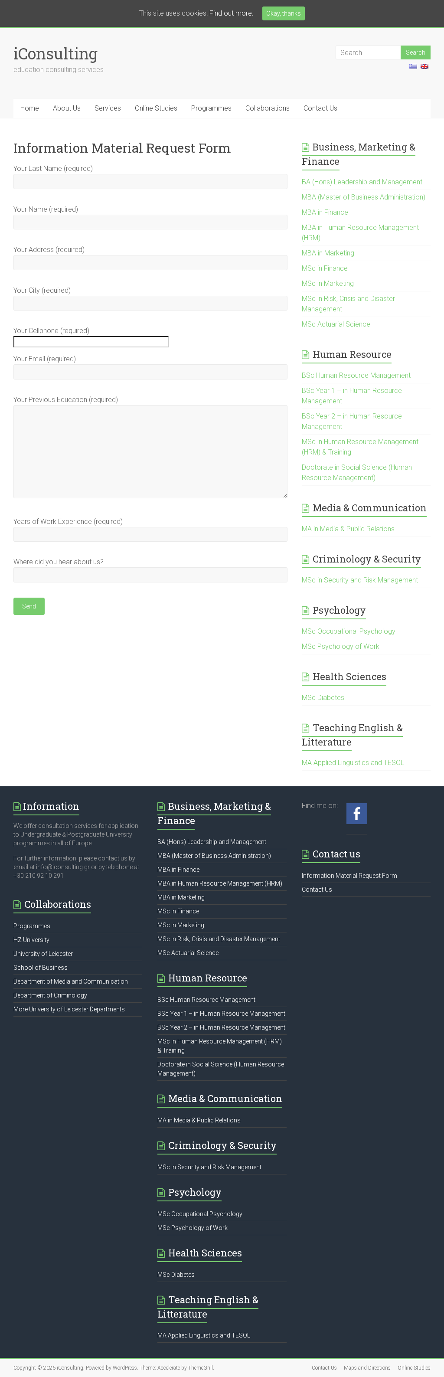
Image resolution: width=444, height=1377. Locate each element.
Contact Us (320, 108)
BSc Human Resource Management (356, 375)
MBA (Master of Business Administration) (363, 197)
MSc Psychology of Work (340, 646)
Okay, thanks (283, 13)
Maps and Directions (367, 1368)
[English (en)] (424, 69)
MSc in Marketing (328, 283)
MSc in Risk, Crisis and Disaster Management (218, 938)
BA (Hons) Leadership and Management (362, 182)
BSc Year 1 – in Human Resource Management (221, 1013)
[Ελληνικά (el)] (413, 69)
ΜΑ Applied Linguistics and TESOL (353, 763)
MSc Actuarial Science (336, 324)
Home (29, 108)
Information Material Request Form (349, 875)
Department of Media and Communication (70, 981)
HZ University (31, 939)
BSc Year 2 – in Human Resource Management (221, 1027)
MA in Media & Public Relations (348, 529)
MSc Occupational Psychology (348, 631)
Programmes (211, 108)
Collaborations (267, 108)
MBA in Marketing (328, 253)
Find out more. (231, 13)
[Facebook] (356, 807)
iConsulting (55, 53)
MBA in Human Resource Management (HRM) (219, 883)
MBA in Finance (325, 212)
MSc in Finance (325, 268)
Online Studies (156, 108)
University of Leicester (43, 953)
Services (108, 108)
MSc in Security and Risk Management (360, 580)
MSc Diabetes (323, 697)
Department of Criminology (50, 995)
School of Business (40, 967)
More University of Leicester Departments (69, 1009)
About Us (67, 108)
